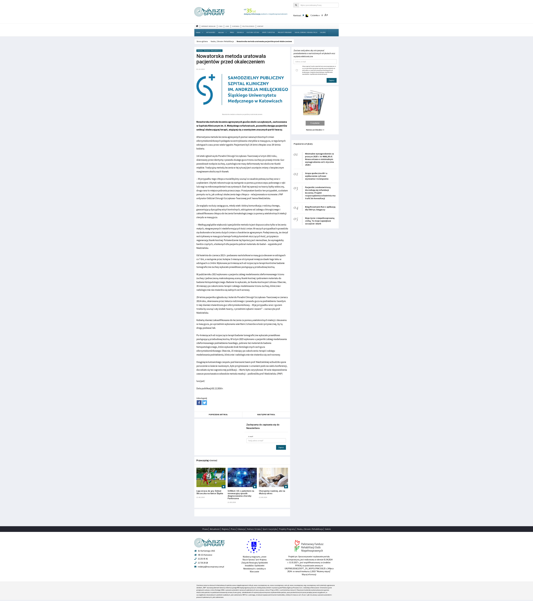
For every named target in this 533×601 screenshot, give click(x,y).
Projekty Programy (285, 32)
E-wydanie (315, 123)
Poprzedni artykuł (218, 414)
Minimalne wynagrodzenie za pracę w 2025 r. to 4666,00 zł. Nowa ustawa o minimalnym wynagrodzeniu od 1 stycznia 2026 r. (319, 159)
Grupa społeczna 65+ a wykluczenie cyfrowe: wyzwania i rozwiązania (316, 176)
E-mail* (250, 436)
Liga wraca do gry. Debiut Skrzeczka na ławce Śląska (209, 492)
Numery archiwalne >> (315, 130)
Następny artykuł (266, 414)
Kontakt (260, 26)
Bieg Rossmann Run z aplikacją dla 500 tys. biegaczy (320, 208)
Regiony (221, 32)
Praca (232, 32)
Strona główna (202, 41)
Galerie (323, 32)
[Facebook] (199, 402)
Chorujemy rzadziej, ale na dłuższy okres (272, 492)
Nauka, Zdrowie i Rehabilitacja (306, 32)
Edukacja (240, 32)
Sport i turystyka (268, 32)
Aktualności (210, 32)
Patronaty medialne (208, 26)
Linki (227, 26)
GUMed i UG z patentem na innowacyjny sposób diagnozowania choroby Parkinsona (241, 495)
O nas (220, 26)
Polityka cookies (248, 26)
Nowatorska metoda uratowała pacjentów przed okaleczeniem (264, 41)
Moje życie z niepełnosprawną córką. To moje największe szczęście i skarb (319, 221)
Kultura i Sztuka (253, 32)
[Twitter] (204, 402)
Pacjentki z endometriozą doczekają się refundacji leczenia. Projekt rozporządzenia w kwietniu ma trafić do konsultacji (320, 193)
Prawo (198, 32)
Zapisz (281, 447)
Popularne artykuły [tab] (303, 144)
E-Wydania (235, 26)
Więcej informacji (309, 574)
